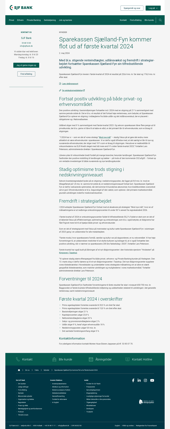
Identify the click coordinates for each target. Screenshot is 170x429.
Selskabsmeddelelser (59, 393)
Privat (11, 20)
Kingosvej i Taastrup (68, 252)
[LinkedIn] (139, 381)
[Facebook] (133, 381)
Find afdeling (136, 20)
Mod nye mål (105, 137)
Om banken (22, 384)
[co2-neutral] (146, 395)
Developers (90, 409)
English (117, 426)
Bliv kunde (149, 20)
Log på (152, 8)
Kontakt (123, 20)
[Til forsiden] (21, 10)
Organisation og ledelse (26, 399)
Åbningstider (103, 359)
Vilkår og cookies (128, 426)
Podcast (21, 412)
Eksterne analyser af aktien (61, 390)
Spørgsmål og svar (132, 8)
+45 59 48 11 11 (50, 426)
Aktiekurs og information (60, 387)
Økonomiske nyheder (25, 396)
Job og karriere (65, 20)
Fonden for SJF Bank (93, 384)
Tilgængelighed (91, 402)
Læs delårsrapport (70, 84)
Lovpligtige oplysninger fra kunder (97, 396)
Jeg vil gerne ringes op (26, 65)
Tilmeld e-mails (23, 415)
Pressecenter (90, 387)
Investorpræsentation (59, 384)
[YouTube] (152, 381)
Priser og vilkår (23, 405)
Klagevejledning (91, 393)
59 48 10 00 (26, 43)
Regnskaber (22, 402)
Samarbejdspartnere (93, 390)
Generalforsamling (58, 396)
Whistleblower (91, 405)
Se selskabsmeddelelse (72, 90)
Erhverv (20, 20)
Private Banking (34, 20)
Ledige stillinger (23, 387)
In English (55, 402)
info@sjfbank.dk (26, 46)
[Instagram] (145, 381)
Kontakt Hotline (142, 359)
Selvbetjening (50, 20)
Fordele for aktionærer (59, 399)
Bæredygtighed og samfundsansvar (30, 409)
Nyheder (21, 393)
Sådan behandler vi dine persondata (98, 399)
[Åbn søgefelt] (160, 20)
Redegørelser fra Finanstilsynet (146, 426)
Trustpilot (89, 412)
